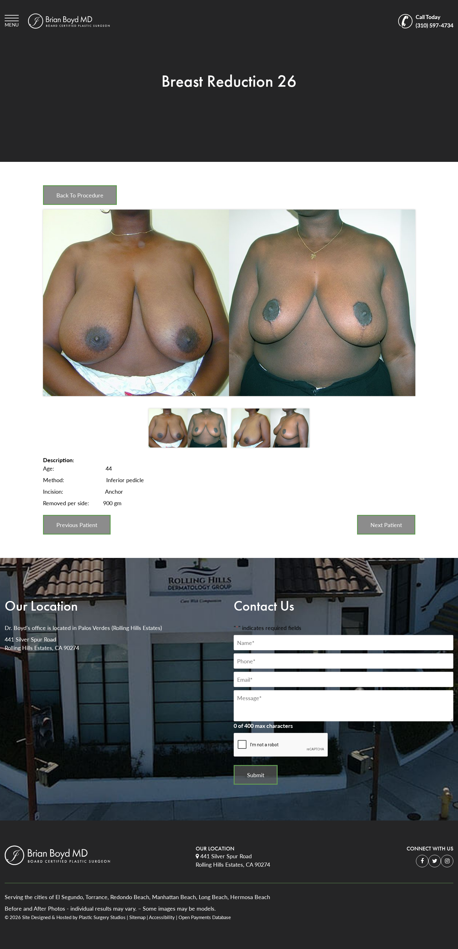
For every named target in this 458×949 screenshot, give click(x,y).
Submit (255, 775)
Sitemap (137, 917)
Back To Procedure (79, 195)
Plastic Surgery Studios (102, 917)
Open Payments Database (205, 917)
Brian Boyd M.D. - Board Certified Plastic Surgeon (69, 21)
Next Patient (386, 525)
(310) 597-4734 (434, 21)
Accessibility (162, 917)
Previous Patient (76, 525)
